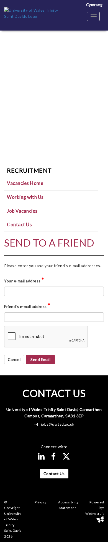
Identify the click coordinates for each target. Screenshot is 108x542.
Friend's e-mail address (27, 305)
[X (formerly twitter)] (66, 457)
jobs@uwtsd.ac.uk (57, 424)
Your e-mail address (24, 280)
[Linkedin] (41, 457)
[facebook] (53, 457)
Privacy (41, 502)
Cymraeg (94, 4)
